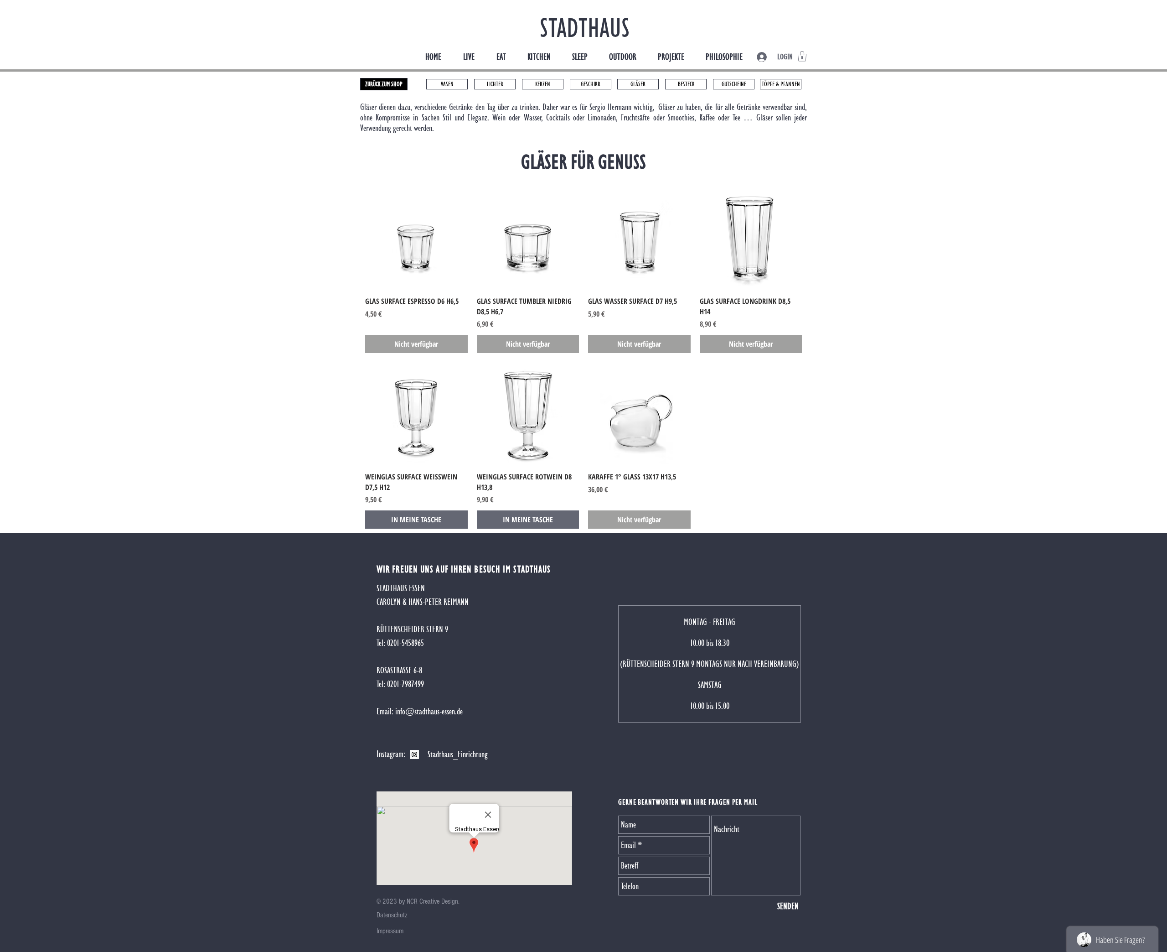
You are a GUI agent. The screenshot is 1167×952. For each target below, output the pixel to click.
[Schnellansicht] (416, 238)
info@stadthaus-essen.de (429, 711)
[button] (802, 56)
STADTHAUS (585, 27)
